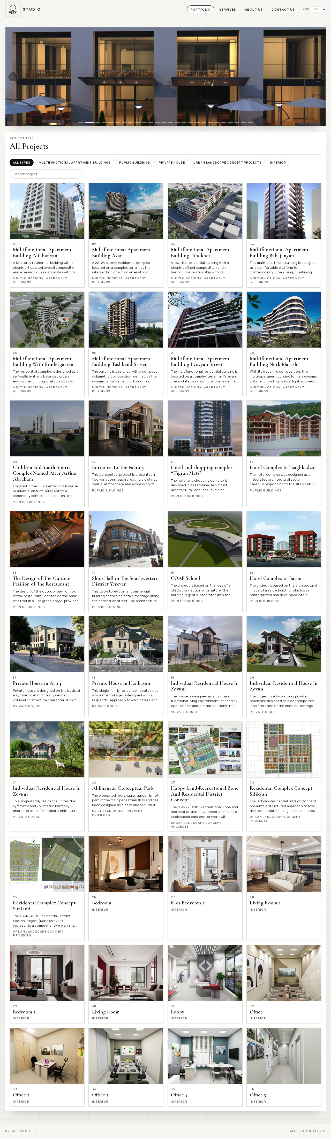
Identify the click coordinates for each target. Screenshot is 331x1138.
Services (227, 9)
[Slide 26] (250, 122)
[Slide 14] (170, 122)
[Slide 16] (183, 122)
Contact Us (283, 9)
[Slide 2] (89, 122)
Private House (172, 162)
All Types (22, 162)
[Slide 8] (130, 122)
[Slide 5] (111, 122)
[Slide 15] (177, 122)
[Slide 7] (124, 122)
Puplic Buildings (134, 162)
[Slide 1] (81, 122)
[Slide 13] (164, 122)
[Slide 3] (97, 122)
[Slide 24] (236, 122)
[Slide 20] (210, 122)
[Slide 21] (217, 122)
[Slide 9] (137, 122)
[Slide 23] (230, 122)
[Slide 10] (144, 122)
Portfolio (201, 9)
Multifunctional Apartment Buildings (75, 162)
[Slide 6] (117, 122)
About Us (254, 9)
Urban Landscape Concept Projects (227, 162)
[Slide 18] (197, 122)
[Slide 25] (243, 122)
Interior (278, 162)
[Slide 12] (157, 122)
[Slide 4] (104, 122)
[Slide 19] (203, 122)
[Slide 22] (223, 122)
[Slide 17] (190, 122)
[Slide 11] (150, 122)
